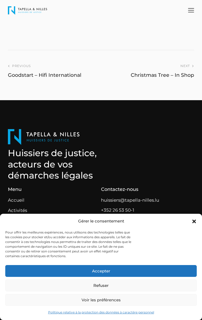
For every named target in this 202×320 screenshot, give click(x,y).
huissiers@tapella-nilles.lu (130, 200)
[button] (194, 221)
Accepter (101, 270)
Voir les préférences (101, 299)
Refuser (101, 285)
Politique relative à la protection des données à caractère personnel (101, 312)
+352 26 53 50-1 (117, 210)
